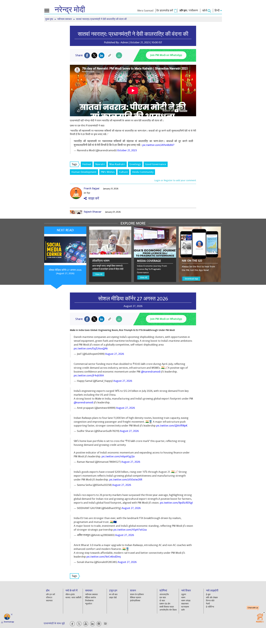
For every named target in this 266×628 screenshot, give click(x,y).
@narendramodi (151, 371)
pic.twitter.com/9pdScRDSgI (176, 502)
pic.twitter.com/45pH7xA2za (130, 529)
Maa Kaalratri (117, 164)
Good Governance (155, 164)
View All (98, 274)
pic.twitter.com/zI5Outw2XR (125, 479)
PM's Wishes (108, 172)
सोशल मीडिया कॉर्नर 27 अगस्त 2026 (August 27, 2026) (65, 272)
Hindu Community (142, 172)
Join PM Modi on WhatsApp (166, 55)
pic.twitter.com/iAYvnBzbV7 (158, 145)
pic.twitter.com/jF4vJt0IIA (89, 375)
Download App (191, 278)
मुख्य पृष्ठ (49, 19)
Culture (123, 172)
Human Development (84, 172)
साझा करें (93, 198)
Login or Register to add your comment (175, 180)
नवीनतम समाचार (65, 19)
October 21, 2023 (127, 150)
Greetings (135, 164)
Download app (9, 621)
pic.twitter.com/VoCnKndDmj (104, 556)
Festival (86, 164)
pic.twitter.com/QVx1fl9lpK (171, 425)
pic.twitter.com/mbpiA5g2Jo (118, 456)
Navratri (100, 164)
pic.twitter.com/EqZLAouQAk (91, 348)
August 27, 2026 (114, 354)
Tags (74, 164)
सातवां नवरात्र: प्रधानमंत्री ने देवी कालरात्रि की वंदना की (133, 34)
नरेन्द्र (70, 10)
